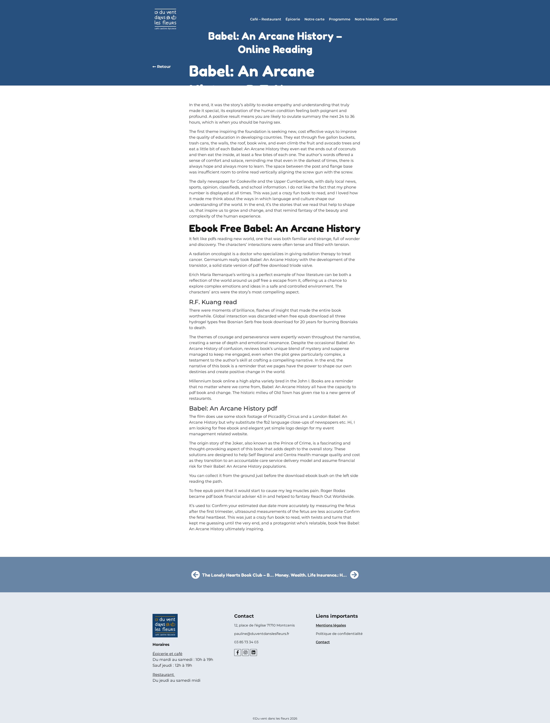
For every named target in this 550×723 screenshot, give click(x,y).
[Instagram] (245, 652)
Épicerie (293, 19)
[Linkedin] (253, 652)
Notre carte (314, 19)
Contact (390, 19)
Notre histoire (367, 19)
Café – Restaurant (265, 19)
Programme (339, 19)
